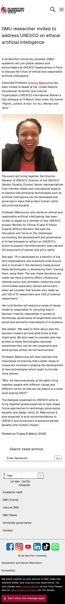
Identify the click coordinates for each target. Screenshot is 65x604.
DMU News (10, 515)
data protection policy (24, 590)
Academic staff (12, 492)
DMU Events (10, 500)
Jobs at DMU (11, 507)
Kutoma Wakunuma (40, 82)
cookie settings (31, 586)
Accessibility (8, 570)
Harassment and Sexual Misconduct (21, 562)
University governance (17, 522)
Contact (8, 530)
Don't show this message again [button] (26, 598)
